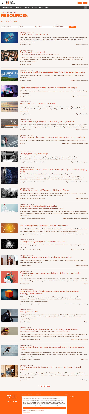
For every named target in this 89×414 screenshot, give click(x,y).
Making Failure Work (29, 312)
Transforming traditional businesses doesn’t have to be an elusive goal (52, 72)
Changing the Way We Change (34, 154)
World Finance (25, 283)
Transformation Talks (69, 396)
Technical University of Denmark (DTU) (31, 249)
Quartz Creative (35, 359)
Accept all (44, 408)
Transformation (84, 44)
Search (72, 26)
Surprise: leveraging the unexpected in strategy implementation (49, 330)
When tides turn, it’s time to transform (38, 104)
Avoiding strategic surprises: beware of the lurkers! (43, 242)
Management (75, 143)
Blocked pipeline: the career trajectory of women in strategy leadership (53, 137)
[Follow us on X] (81, 3)
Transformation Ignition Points (34, 34)
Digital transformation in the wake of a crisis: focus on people (48, 88)
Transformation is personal (32, 52)
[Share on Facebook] (84, 3)
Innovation (77, 80)
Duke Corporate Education (38, 162)
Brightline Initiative (26, 44)
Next (48, 386)
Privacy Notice (26, 412)
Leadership (69, 143)
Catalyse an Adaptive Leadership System (39, 206)
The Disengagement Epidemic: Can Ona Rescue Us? (44, 226)
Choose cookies (40, 410)
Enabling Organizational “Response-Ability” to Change (45, 190)
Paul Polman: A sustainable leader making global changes (46, 257)
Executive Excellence (27, 265)
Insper (23, 143)
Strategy (85, 143)
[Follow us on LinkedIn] (79, 3)
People (78, 64)
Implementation (79, 249)
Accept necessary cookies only (29, 410)
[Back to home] (12, 396)
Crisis (86, 359)
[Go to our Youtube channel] (86, 3)
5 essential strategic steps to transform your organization (47, 122)
